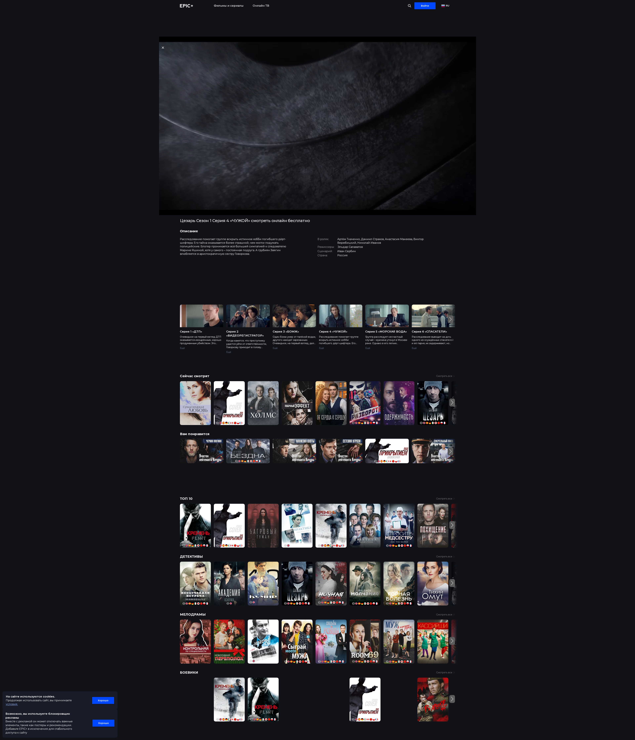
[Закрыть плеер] (163, 47)
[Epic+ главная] (186, 5)
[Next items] (450, 319)
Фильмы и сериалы (228, 5)
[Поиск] (409, 5)
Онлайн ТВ (261, 5)
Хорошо (103, 700)
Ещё (182, 348)
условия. (12, 704)
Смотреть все (444, 376)
